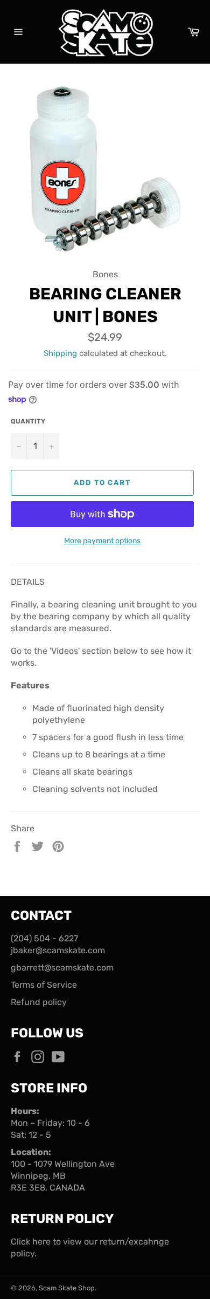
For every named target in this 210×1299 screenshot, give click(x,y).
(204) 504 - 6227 (44, 938)
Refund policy (39, 1002)
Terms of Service (44, 985)
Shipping (60, 353)
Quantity (28, 421)
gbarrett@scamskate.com (62, 967)
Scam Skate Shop (67, 1288)
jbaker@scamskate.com (58, 950)
